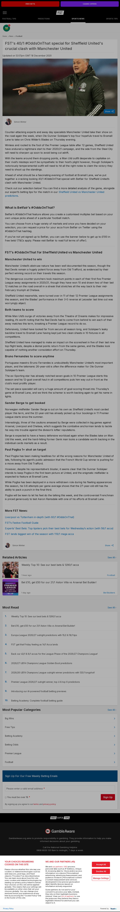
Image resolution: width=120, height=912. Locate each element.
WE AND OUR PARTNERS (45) (60, 861)
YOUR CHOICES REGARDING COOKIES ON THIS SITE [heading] (19, 863)
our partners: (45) (59, 867)
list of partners (67, 896)
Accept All (101, 864)
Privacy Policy (8, 909)
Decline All (101, 871)
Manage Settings (101, 878)
